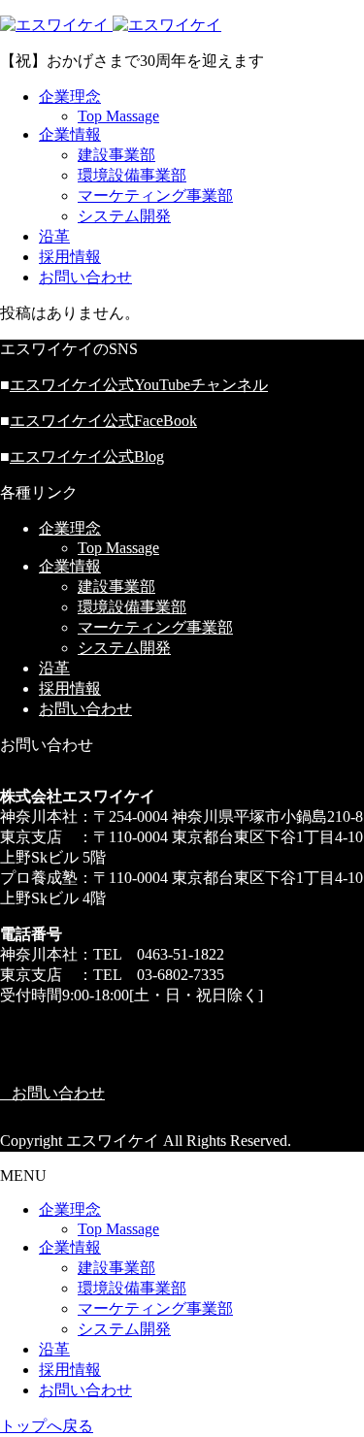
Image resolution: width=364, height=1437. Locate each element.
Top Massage (118, 116)
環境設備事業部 (132, 175)
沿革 (54, 236)
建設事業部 (116, 155)
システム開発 (124, 216)
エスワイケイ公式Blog (87, 456)
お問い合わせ (85, 277)
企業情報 (70, 134)
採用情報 (70, 256)
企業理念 (70, 96)
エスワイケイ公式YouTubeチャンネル (139, 384)
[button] (182, 1094)
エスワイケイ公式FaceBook (103, 420)
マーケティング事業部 (155, 195)
